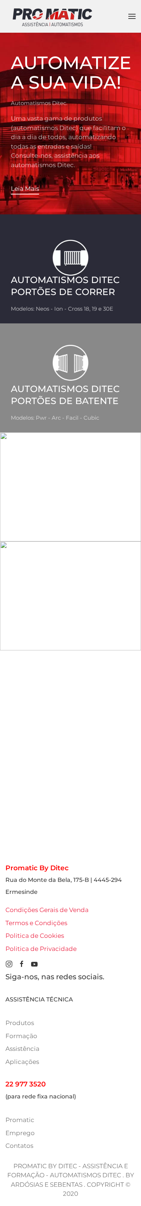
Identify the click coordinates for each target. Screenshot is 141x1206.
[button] (132, 16)
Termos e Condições (36, 923)
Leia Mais (25, 188)
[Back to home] (52, 16)
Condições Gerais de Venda (47, 909)
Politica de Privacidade (41, 948)
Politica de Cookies (34, 935)
